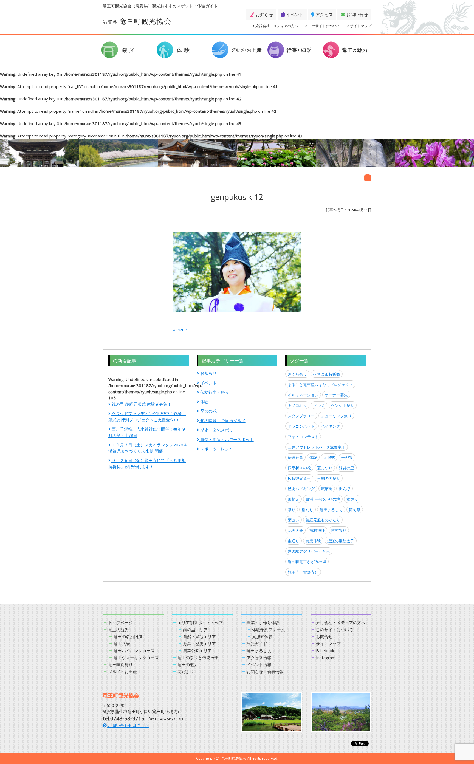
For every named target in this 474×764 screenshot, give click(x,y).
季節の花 (208, 411)
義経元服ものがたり (323, 520)
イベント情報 (259, 664)
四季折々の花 (299, 467)
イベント (294, 15)
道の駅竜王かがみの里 (307, 561)
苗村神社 (317, 530)
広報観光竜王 (299, 478)
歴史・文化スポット (218, 430)
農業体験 (313, 540)
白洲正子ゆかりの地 (323, 499)
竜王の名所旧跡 (128, 636)
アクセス (323, 15)
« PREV (180, 329)
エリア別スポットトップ (200, 622)
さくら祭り (297, 374)
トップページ (120, 622)
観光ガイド (257, 643)
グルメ (319, 405)
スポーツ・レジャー (218, 449)
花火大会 (295, 530)
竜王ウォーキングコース (136, 657)
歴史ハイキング (301, 488)
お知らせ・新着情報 (265, 671)
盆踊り (352, 499)
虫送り (293, 540)
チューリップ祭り (336, 415)
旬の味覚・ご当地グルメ (222, 420)
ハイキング (330, 426)
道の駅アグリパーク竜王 (309, 551)
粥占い (293, 520)
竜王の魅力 (187, 664)
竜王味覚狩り (120, 664)
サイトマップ (360, 25)
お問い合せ (356, 15)
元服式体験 (262, 636)
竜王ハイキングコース (134, 650)
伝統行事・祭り (214, 392)
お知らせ (264, 15)
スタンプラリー (301, 415)
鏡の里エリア (195, 629)
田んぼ (344, 488)
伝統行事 (295, 457)
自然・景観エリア (199, 636)
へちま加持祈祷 (326, 374)
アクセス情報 (259, 657)
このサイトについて (323, 25)
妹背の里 (346, 467)
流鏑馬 (326, 488)
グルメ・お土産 (122, 671)
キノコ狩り (297, 405)
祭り (291, 509)
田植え (293, 499)
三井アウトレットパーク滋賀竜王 (316, 447)
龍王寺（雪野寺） (303, 572)
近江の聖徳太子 (340, 540)
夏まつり (324, 467)
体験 (203, 401)
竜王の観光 (118, 629)
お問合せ (324, 636)
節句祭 (354, 509)
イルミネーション (303, 394)
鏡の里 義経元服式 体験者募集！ (141, 404)
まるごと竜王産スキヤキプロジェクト (320, 384)
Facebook (325, 650)
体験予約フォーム (268, 629)
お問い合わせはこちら (128, 725)
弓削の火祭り (328, 478)
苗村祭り (338, 530)
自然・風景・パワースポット (226, 439)
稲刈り (307, 509)
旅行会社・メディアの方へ (276, 25)
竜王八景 (122, 643)
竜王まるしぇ (331, 509)
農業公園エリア (197, 650)
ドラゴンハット (301, 426)
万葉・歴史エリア (199, 643)
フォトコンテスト (303, 436)
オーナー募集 (336, 394)
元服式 (329, 457)
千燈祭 (347, 457)
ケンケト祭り (342, 405)
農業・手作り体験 (263, 622)
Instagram (325, 657)
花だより (185, 671)
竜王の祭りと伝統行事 (198, 657)
